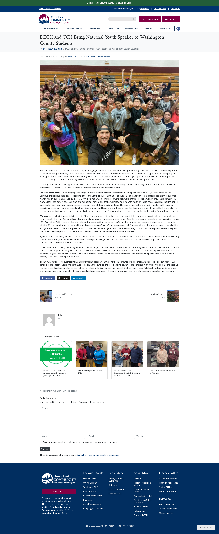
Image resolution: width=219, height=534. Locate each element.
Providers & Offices (74, 29)
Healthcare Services (51, 29)
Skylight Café (114, 493)
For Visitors (115, 473)
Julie (60, 315)
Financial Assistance (168, 482)
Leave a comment (105, 56)
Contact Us (175, 8)
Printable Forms (166, 504)
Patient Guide (94, 29)
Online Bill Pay (90, 482)
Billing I (162, 478)
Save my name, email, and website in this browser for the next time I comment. (80, 442)
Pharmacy (88, 500)
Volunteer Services (168, 508)
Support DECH (141, 515)
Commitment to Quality (141, 490)
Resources (149, 29)
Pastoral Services (116, 489)
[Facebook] (178, 29)
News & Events (89, 56)
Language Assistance (93, 508)
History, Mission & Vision (142, 484)
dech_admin (73, 56)
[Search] (133, 19)
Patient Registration (92, 495)
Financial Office (131, 29)
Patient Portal (89, 491)
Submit (44, 449)
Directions (144, 8)
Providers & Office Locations (142, 501)
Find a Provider (90, 478)
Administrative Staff (143, 496)
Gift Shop (112, 485)
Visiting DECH (113, 29)
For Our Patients (93, 473)
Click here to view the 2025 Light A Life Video (110, 2)
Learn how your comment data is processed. (98, 455)
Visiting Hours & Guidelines (116, 479)
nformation (171, 478)
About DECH (165, 29)
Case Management (92, 504)
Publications (139, 510)
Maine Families (166, 513)
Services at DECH (91, 487)
